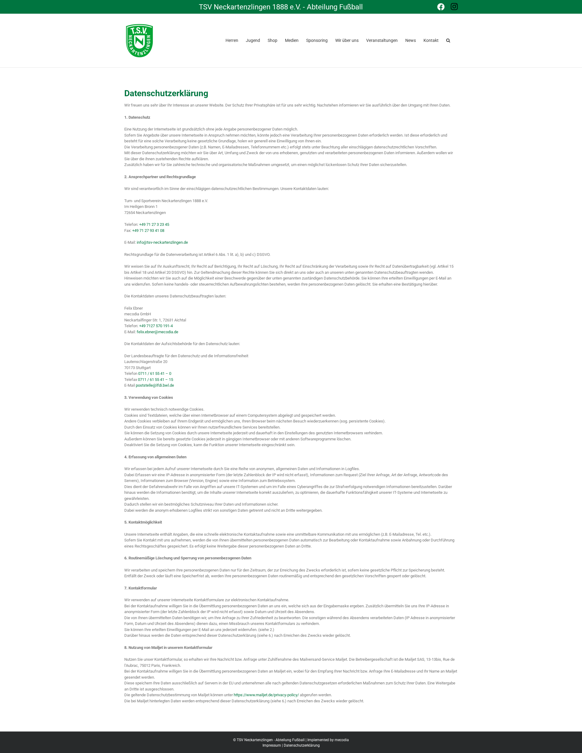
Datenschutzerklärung (302, 745)
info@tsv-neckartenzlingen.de (162, 242)
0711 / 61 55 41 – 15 (155, 379)
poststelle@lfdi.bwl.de (155, 385)
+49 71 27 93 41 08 (148, 230)
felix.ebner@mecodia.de (157, 332)
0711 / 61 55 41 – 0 (154, 373)
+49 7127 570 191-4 (156, 326)
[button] (448, 40)
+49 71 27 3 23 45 (154, 224)
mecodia (342, 740)
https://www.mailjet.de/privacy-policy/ (266, 695)
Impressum (272, 745)
